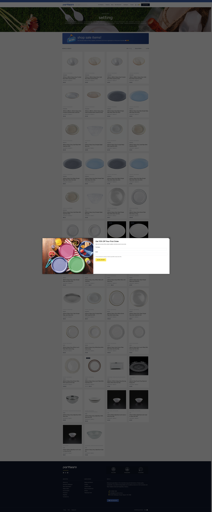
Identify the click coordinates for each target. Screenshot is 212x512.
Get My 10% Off (101, 259)
